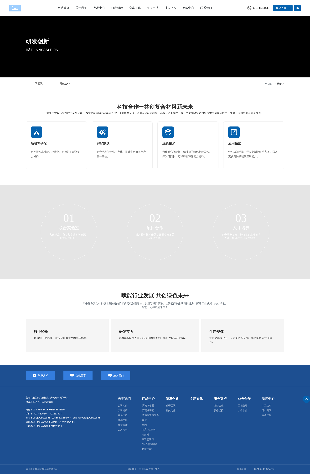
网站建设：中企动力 (138, 469)
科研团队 (37, 83)
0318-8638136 (57, 410)
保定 (151, 469)
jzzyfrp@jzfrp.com (61, 418)
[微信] (258, 377)
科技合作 (65, 83)
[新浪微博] (251, 377)
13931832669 (40, 414)
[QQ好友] (266, 377)
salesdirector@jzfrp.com (86, 418)
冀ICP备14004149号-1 (265, 469)
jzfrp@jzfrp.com (41, 418)
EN (297, 8)
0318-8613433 (261, 8)
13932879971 (55, 414)
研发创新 (37, 41)
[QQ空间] (273, 377)
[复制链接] (280, 377)
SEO (157, 469)
